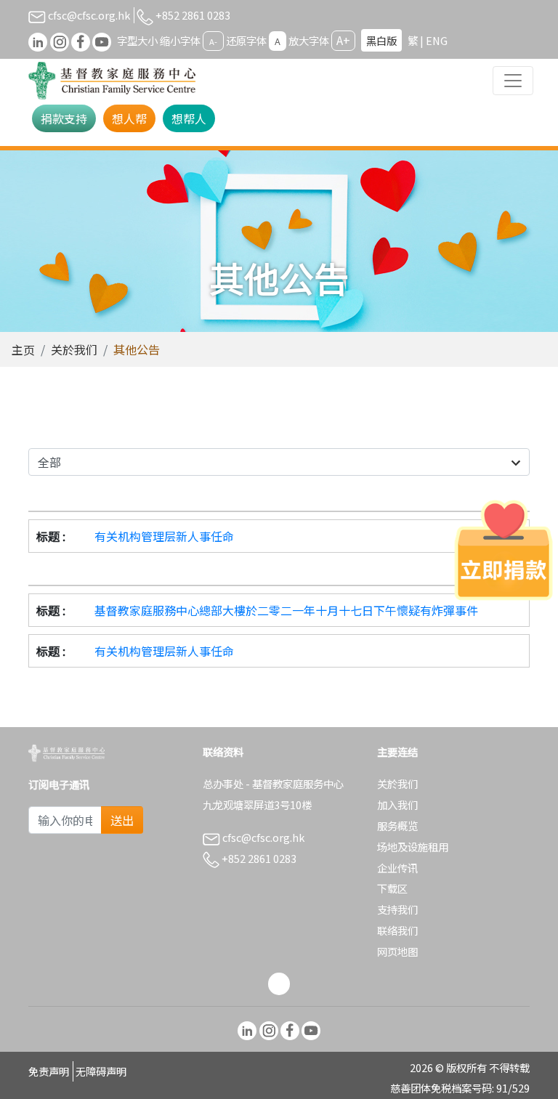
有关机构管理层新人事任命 (164, 536)
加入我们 (397, 804)
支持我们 (397, 909)
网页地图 (397, 951)
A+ (343, 40)
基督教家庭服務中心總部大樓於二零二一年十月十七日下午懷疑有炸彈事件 (286, 610)
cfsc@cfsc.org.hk (88, 15)
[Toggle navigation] (513, 80)
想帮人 (188, 118)
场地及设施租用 (412, 846)
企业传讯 (397, 867)
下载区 (392, 888)
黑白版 (381, 40)
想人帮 (129, 118)
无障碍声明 (101, 1071)
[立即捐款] (503, 549)
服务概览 (397, 825)
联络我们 (397, 930)
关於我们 (74, 349)
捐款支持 (64, 118)
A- (213, 41)
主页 (23, 349)
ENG (437, 40)
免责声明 (48, 1071)
